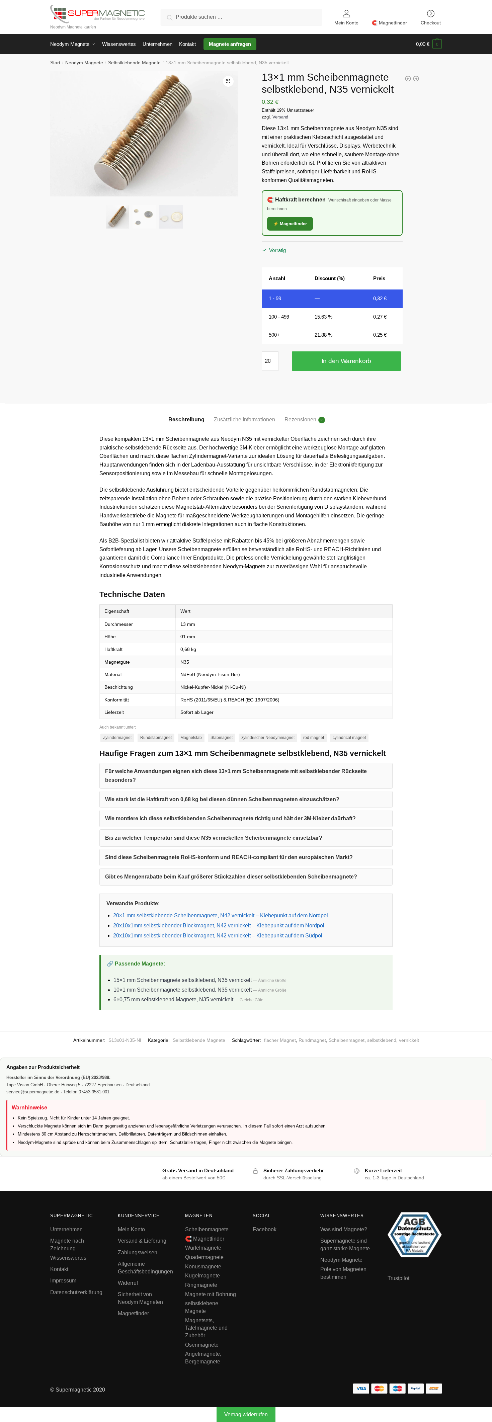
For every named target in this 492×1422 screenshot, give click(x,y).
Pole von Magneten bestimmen (343, 1273)
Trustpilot (398, 1278)
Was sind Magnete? (343, 1229)
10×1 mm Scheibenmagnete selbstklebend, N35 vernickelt (182, 990)
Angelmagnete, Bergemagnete (203, 1358)
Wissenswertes (68, 1258)
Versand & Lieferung (142, 1241)
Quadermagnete (204, 1257)
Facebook (264, 1229)
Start (55, 62)
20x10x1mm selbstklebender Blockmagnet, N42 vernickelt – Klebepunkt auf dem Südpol (217, 935)
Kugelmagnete (202, 1276)
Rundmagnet (312, 1040)
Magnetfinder (133, 1314)
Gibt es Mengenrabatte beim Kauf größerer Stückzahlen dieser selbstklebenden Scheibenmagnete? (231, 877)
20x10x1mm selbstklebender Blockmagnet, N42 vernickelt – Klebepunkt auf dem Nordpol (218, 925)
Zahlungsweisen (137, 1252)
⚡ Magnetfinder (290, 223)
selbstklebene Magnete (201, 1307)
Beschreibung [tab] (186, 419)
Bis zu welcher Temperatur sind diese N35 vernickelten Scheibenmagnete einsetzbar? (213, 838)
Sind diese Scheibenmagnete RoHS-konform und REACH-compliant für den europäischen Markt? (229, 857)
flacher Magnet (280, 1040)
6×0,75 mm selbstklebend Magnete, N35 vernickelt (173, 999)
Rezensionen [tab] (300, 419)
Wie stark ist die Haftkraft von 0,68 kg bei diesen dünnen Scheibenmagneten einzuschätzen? (222, 799)
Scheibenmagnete (207, 1229)
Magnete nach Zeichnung (67, 1245)
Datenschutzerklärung (76, 1292)
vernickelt (409, 1040)
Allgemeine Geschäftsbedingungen (145, 1267)
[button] (228, 81)
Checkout (431, 22)
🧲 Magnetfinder (389, 22)
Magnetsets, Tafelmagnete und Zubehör (206, 1328)
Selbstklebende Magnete (134, 62)
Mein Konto (346, 22)
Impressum (63, 1281)
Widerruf (128, 1283)
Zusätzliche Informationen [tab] (244, 419)
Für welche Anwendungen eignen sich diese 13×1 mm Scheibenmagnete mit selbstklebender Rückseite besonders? (236, 775)
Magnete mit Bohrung (210, 1294)
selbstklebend (381, 1040)
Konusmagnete (203, 1266)
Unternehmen (66, 1229)
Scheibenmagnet (346, 1040)
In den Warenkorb (346, 360)
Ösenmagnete (202, 1345)
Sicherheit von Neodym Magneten (140, 1298)
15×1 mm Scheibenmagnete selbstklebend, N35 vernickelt (182, 980)
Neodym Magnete (84, 62)
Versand (280, 116)
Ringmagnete (201, 1285)
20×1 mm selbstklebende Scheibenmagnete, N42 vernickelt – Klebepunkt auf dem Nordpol (220, 915)
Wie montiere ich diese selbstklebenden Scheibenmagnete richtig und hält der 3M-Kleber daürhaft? (230, 818)
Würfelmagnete (203, 1248)
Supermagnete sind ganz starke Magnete (345, 1245)
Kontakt (59, 1269)
